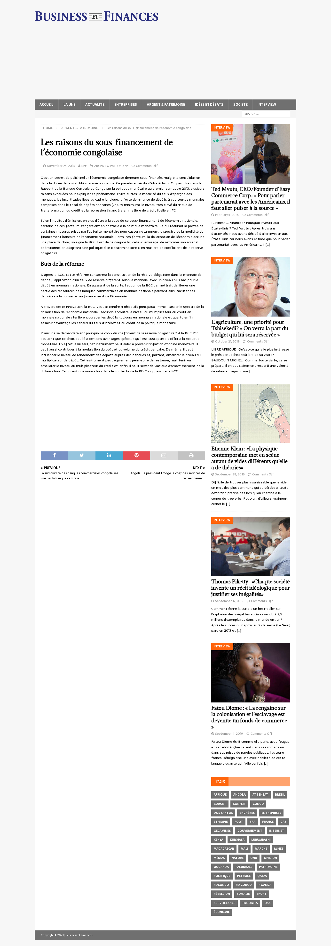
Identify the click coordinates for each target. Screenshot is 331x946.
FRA (252, 821)
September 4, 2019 (229, 733)
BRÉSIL (280, 794)
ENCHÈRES (247, 812)
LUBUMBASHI (261, 839)
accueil (46, 104)
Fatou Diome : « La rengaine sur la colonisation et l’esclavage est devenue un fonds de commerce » (249, 717)
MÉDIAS (219, 858)
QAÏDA (262, 875)
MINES (278, 848)
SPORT (262, 893)
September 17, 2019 (229, 600)
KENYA (218, 839)
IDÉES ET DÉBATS (209, 104)
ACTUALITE (94, 104)
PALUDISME (244, 866)
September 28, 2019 (230, 474)
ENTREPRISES (125, 104)
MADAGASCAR (224, 848)
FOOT (239, 821)
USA (267, 903)
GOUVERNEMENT (249, 830)
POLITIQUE (222, 875)
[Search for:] (266, 113)
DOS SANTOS (223, 812)
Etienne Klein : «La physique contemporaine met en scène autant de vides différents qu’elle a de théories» (249, 458)
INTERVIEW (267, 104)
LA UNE (69, 104)
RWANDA (265, 884)
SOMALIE (243, 893)
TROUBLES (250, 903)
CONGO (258, 803)
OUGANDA (221, 866)
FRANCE (268, 821)
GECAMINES (222, 830)
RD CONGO (244, 884)
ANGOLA (239, 794)
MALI (244, 848)
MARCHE (261, 848)
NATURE (238, 858)
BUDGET (220, 803)
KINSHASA (237, 839)
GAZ (283, 821)
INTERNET (276, 830)
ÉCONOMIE (222, 912)
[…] (267, 244)
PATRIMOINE (268, 866)
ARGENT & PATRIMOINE (166, 104)
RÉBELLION (222, 893)
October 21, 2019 (227, 341)
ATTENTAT (260, 794)
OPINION (270, 858)
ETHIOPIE (221, 821)
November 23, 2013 (61, 165)
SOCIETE (240, 104)
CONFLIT (239, 803)
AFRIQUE (220, 794)
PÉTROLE (244, 875)
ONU (253, 858)
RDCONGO (221, 884)
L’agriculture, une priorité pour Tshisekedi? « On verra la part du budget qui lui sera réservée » (249, 328)
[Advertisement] (165, 63)
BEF (84, 165)
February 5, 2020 (227, 214)
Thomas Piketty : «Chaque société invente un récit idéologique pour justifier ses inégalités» (250, 587)
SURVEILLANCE (224, 903)
